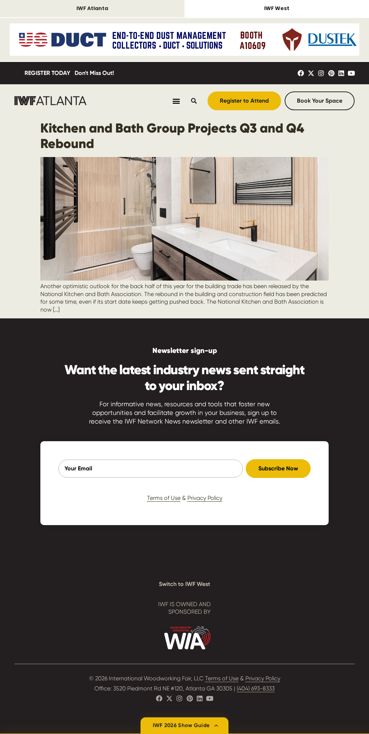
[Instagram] (321, 73)
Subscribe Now (278, 468)
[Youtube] (351, 73)
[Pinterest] (331, 73)
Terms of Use (164, 497)
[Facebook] (301, 73)
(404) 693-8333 (256, 688)
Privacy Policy (204, 497)
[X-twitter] (311, 73)
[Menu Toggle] (176, 101)
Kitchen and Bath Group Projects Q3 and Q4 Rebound (172, 136)
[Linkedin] (341, 73)
